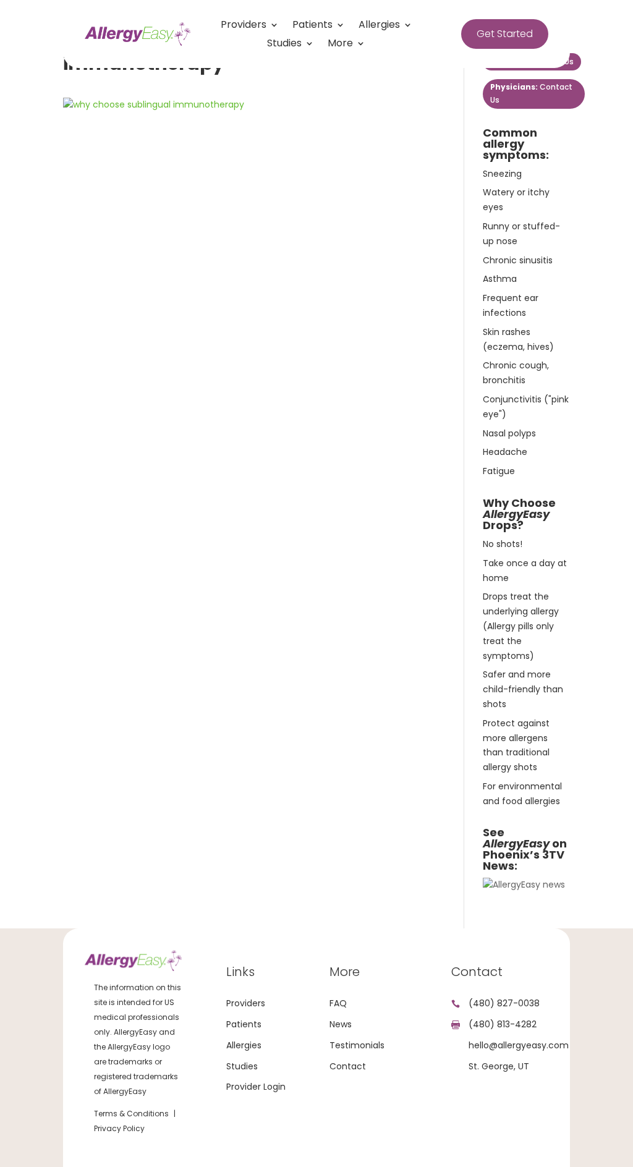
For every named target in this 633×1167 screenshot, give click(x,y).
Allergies (379, 26)
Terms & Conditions (131, 1113)
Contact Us (531, 93)
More (340, 44)
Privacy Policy (119, 1128)
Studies (284, 44)
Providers (243, 26)
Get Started (505, 34)
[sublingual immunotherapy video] (524, 884)
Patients (312, 26)
